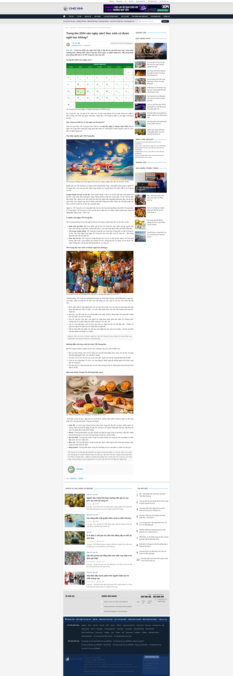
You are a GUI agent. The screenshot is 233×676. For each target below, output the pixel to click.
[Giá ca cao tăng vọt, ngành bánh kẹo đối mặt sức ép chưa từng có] (140, 212)
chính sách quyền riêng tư (126, 666)
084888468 (89, 662)
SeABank (106, 632)
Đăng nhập (119, 1)
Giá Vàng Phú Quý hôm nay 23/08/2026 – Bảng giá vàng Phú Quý (130, 644)
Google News (150, 602)
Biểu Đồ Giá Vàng (93, 21)
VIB (123, 632)
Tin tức (71, 16)
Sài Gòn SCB (98, 632)
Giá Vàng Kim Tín (129, 21)
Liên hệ (94, 619)
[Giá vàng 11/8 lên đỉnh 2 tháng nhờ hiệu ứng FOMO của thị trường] (140, 224)
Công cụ (167, 16)
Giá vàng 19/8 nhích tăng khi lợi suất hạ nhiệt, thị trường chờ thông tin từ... (156, 73)
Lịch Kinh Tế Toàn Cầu (116, 21)
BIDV (107, 625)
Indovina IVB (140, 625)
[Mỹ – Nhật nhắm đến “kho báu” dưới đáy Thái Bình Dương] (140, 200)
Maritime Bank (85, 629)
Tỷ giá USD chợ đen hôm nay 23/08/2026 (154, 146)
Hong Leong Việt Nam (129, 625)
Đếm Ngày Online (152, 1)
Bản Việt (95, 625)
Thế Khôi (79, 469)
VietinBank (137, 632)
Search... (165, 21)
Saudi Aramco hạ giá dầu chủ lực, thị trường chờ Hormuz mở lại (156, 235)
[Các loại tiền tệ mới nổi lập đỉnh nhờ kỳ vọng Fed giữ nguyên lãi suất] (140, 64)
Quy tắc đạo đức (120, 619)
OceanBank (100, 629)
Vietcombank (129, 632)
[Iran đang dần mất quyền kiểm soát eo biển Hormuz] (140, 123)
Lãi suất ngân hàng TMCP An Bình (103, 636)
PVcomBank (128, 629)
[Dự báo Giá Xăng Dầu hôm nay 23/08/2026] (151, 183)
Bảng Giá (143, 602)
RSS (138, 602)
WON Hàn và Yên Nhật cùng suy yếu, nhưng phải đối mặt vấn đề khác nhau (156, 90)
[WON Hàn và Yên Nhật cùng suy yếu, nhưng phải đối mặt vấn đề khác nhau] (140, 90)
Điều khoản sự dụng (150, 619)
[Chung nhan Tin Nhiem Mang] (161, 601)
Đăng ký (111, 1)
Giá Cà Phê (125, 16)
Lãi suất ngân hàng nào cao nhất (122, 636)
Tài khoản (131, 1)
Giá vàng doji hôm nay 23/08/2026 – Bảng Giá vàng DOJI (128, 641)
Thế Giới (89, 515)
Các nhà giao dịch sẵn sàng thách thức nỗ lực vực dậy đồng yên (156, 81)
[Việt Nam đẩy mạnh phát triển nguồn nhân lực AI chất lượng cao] (140, 115)
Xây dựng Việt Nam (86, 636)
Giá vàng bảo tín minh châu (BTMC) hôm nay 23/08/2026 (96, 641)
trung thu (81, 478)
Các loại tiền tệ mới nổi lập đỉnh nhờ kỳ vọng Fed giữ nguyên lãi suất (155, 65)
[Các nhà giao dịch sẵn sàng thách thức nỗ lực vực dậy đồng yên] (140, 81)
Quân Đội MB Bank (139, 629)
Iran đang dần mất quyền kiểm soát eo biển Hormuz (109, 518)
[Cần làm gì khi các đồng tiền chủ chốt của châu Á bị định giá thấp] (140, 98)
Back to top (163, 619)
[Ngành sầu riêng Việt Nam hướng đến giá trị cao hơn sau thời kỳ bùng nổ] (140, 132)
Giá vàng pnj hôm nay (155, 644)
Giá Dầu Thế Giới (81, 21)
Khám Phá (72, 27)
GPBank (119, 625)
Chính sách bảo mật (106, 619)
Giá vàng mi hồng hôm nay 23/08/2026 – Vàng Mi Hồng (96, 644)
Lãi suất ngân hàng (111, 16)
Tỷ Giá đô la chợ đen (69, 21)
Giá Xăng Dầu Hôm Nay (140, 16)
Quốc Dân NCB (150, 629)
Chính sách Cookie (134, 619)
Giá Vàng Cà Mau (104, 21)
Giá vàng (97, 16)
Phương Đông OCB (110, 629)
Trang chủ (71, 619)
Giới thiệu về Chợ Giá (83, 619)
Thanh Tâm (101, 541)
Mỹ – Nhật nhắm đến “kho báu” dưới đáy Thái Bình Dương (155, 198)
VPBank (144, 632)
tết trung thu (73, 478)
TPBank (118, 632)
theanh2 (96, 503)
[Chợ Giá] (73, 8)
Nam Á (93, 629)
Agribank (83, 625)
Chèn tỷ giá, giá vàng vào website (115, 602)
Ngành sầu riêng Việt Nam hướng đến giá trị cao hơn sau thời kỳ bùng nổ (155, 132)
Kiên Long (148, 625)
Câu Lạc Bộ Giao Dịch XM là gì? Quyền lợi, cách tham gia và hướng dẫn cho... (156, 107)
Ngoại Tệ (88, 16)
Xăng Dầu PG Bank (154, 632)
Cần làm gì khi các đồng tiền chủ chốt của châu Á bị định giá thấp (156, 98)
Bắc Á (89, 625)
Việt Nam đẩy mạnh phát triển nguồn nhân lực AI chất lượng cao (156, 115)
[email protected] (101, 662)
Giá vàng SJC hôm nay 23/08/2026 (90, 648)
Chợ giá (69, 50)
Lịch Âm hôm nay (164, 1)
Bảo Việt (102, 625)
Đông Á (113, 625)
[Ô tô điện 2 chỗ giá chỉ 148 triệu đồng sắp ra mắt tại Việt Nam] (75, 539)
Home (66, 27)
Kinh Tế (89, 494)
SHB (112, 632)
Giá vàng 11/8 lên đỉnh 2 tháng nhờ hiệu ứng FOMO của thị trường (156, 222)
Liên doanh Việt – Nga (158, 625)
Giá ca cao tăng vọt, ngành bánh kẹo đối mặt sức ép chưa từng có (155, 210)
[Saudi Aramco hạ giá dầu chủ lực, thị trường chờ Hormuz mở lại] (140, 236)
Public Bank (120, 629)
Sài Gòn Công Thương (87, 632)
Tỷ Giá (79, 16)
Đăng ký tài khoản (140, 1)
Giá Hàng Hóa (155, 16)
